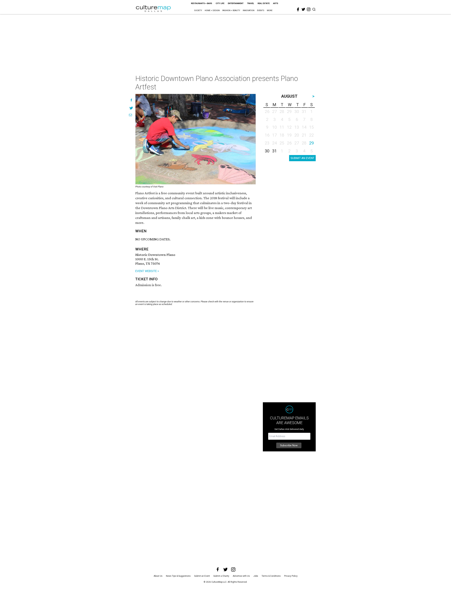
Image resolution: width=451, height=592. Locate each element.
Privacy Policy (291, 576)
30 (267, 151)
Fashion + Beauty (231, 10)
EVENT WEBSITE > (147, 271)
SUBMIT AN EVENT (302, 158)
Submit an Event (202, 576)
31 (274, 151)
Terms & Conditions (271, 576)
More (269, 10)
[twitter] (303, 9)
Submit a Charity (221, 576)
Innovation (248, 10)
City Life (220, 3)
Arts (275, 3)
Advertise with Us (241, 576)
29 (311, 143)
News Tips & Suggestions (178, 576)
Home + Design (212, 10)
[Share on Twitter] (131, 108)
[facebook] (298, 9)
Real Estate (264, 3)
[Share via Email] (130, 115)
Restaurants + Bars (201, 3)
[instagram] (308, 9)
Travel (250, 3)
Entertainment (235, 3)
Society (198, 10)
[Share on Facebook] (131, 100)
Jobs (255, 576)
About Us (158, 576)
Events (260, 10)
